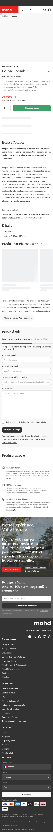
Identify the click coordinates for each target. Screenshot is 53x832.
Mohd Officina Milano (10, 669)
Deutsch (24, 829)
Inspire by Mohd (8, 740)
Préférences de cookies (9, 825)
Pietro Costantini (10, 66)
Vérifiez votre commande (12, 688)
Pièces (4, 732)
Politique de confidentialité (34, 422)
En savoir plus (11, 510)
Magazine (6, 736)
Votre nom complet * (10, 355)
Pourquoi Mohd (8, 644)
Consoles (13, 16)
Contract (5, 673)
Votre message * (8, 388)
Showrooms (7, 653)
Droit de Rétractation (10, 709)
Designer (5, 749)
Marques (5, 744)
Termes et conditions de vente (14, 721)
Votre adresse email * (10, 366)
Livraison (9, 478)
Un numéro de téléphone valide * (15, 377)
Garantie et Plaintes (10, 717)
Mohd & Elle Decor (9, 753)
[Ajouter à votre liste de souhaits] (49, 71)
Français (17, 829)
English (10, 829)
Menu (28, 9)
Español (31, 829)
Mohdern (5, 677)
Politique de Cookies (28, 822)
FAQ (3, 697)
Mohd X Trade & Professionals (14, 665)
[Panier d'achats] (49, 9)
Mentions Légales (42, 822)
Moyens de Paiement (10, 701)
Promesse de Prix (9, 661)
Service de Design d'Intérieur (14, 657)
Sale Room (6, 757)
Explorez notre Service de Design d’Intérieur (35, 569)
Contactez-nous (8, 692)
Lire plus (33, 90)
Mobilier (5, 16)
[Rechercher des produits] (44, 9)
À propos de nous (9, 648)
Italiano (4, 829)
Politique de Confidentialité (11, 822)
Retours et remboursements (13, 705)
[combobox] (4, 766)
